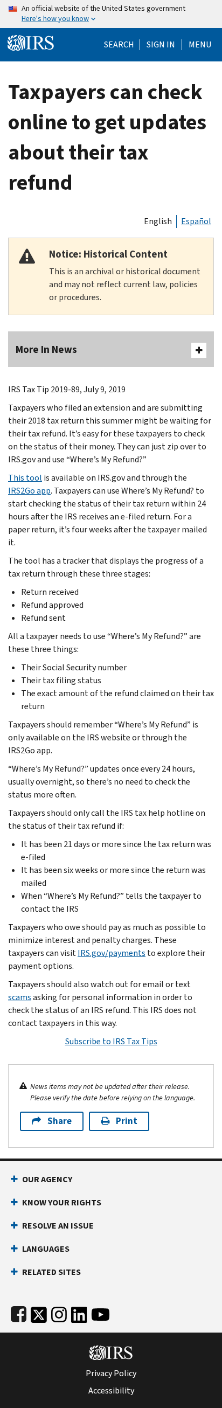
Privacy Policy (111, 1373)
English (158, 221)
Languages (46, 1248)
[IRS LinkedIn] (79, 1312)
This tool (25, 477)
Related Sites (51, 1272)
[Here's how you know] (111, 14)
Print (126, 1121)
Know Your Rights (61, 1202)
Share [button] (59, 1121)
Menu (200, 44)
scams (19, 997)
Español (196, 221)
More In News (46, 349)
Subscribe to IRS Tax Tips (111, 1041)
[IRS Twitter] (39, 1312)
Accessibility (111, 1390)
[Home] (31, 41)
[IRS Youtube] (100, 1312)
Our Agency (47, 1179)
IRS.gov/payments (111, 953)
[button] (161, 44)
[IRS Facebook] (18, 1312)
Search (119, 44)
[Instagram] (59, 1312)
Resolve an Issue (58, 1225)
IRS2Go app (29, 490)
